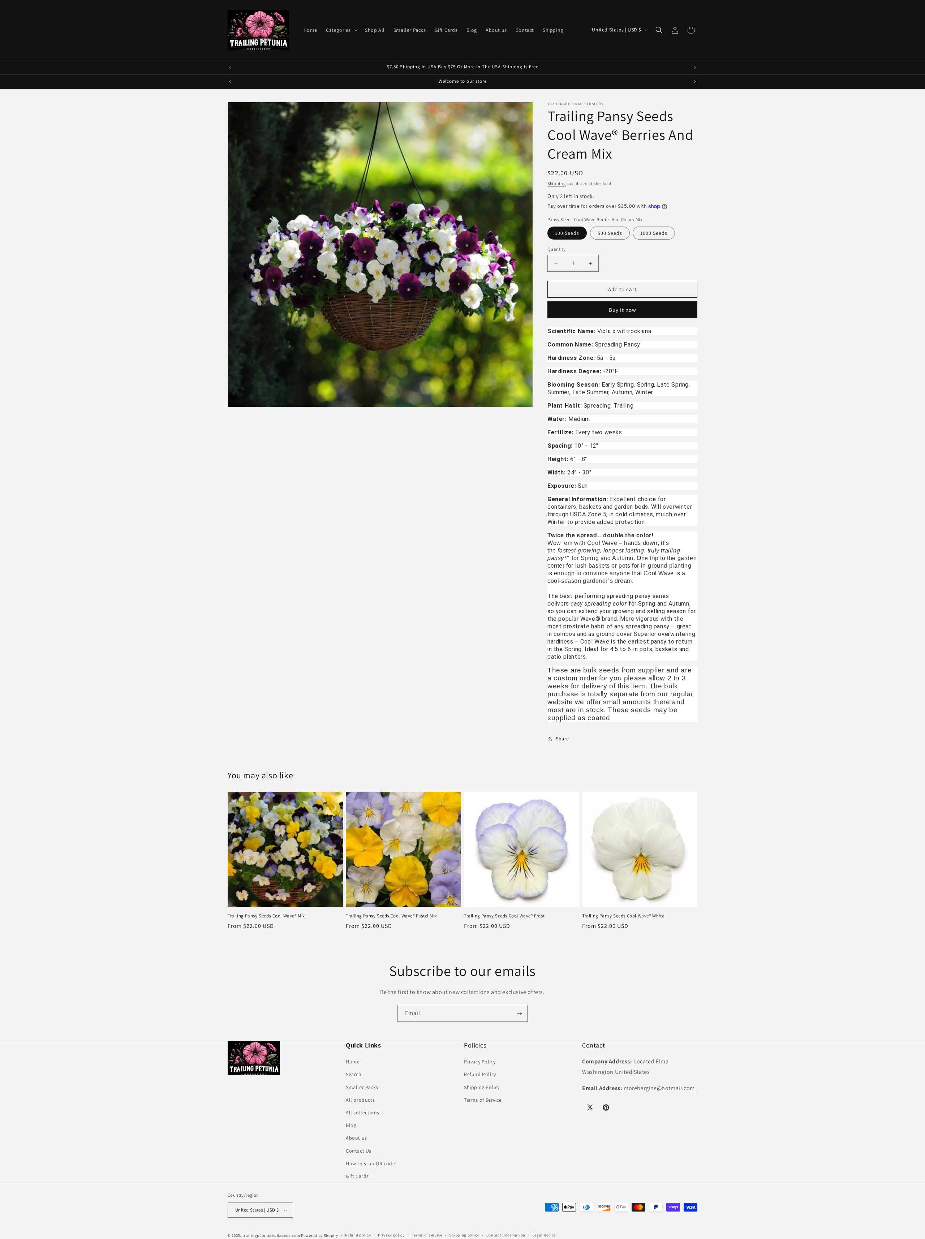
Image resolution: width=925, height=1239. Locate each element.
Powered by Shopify (319, 1235)
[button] (341, 30)
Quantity (556, 249)
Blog (351, 1125)
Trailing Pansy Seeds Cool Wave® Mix (266, 916)
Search (354, 1074)
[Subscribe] (519, 1013)
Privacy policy (391, 1235)
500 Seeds (610, 233)
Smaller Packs (362, 1087)
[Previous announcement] (230, 67)
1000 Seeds (653, 233)
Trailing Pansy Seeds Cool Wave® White (623, 916)
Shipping (556, 183)
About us (356, 1138)
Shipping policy (464, 1235)
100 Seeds (567, 233)
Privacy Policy (479, 1061)
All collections (362, 1112)
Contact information (505, 1235)
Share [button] (562, 738)
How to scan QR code (370, 1163)
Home (353, 1061)
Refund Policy (480, 1074)
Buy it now (622, 309)
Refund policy (358, 1235)
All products (360, 1100)
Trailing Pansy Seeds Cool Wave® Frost (504, 916)
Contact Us (358, 1151)
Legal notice (544, 1235)
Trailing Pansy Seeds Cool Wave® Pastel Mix (391, 916)
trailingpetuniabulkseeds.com (271, 1235)
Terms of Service (483, 1100)
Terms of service (427, 1235)
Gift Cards (357, 1176)
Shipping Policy (482, 1087)
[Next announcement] (695, 67)
